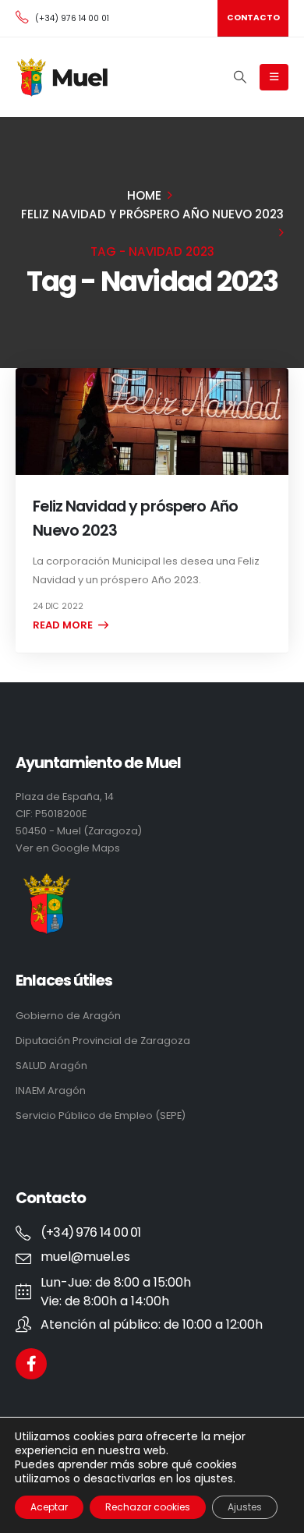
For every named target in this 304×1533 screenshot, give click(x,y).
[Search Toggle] (239, 77)
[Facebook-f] (31, 1363)
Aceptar (49, 1507)
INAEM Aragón (51, 1090)
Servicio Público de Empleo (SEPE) (101, 1115)
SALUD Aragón (51, 1065)
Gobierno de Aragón (68, 1015)
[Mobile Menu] (274, 77)
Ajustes (245, 1507)
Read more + (67, 625)
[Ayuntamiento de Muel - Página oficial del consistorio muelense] (63, 77)
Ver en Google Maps (68, 848)
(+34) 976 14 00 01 (72, 18)
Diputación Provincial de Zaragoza (103, 1040)
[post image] (152, 421)
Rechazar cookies (147, 1507)
